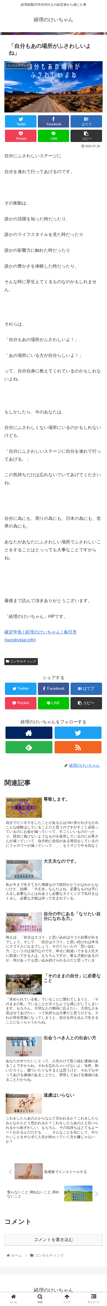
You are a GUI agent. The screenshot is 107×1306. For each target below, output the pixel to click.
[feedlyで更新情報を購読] (29, 747)
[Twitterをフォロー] (78, 733)
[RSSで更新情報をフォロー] (78, 747)
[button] (96, 776)
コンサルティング (22, 661)
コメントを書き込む (53, 1239)
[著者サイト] (29, 733)
